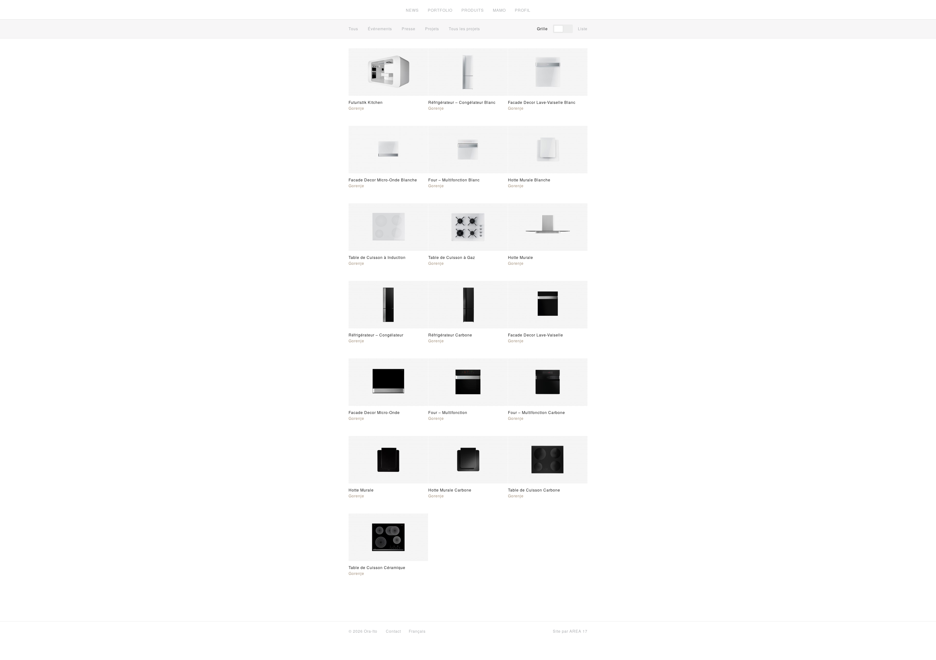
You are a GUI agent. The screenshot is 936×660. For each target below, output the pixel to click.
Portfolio (440, 10)
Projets (432, 28)
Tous (353, 28)
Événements (380, 28)
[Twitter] (528, 631)
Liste (582, 28)
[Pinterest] (540, 631)
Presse (408, 28)
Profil (522, 10)
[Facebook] (517, 631)
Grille (542, 28)
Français (418, 631)
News (412, 10)
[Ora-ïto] (362, 9)
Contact (393, 631)
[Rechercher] (585, 10)
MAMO (499, 10)
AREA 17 (578, 631)
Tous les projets (465, 28)
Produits (472, 10)
